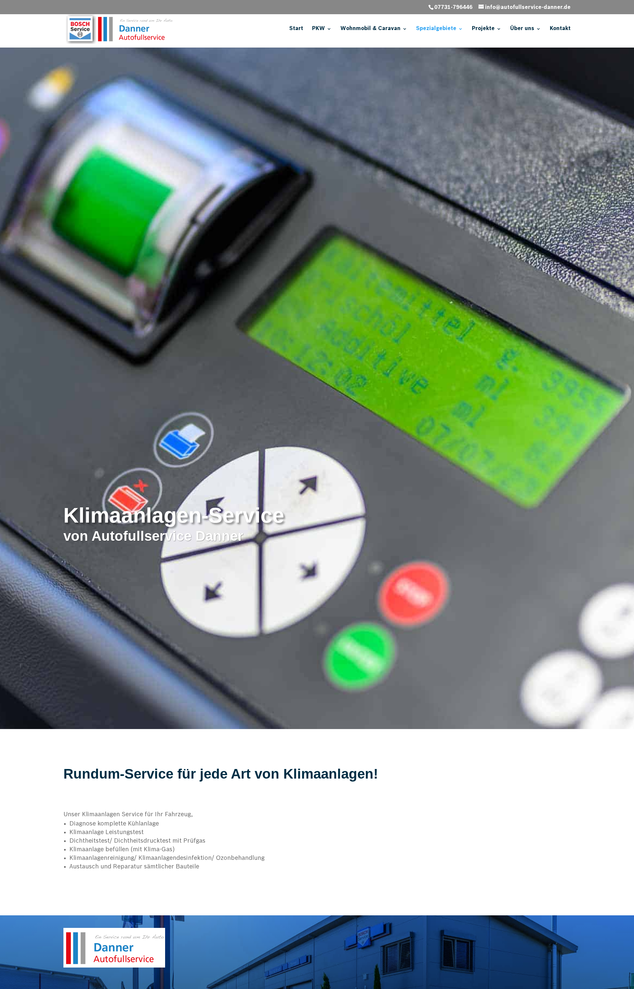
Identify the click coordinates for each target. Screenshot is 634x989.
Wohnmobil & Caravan (370, 28)
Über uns (522, 28)
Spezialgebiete (436, 28)
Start (296, 28)
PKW (318, 28)
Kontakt (560, 28)
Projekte (483, 28)
